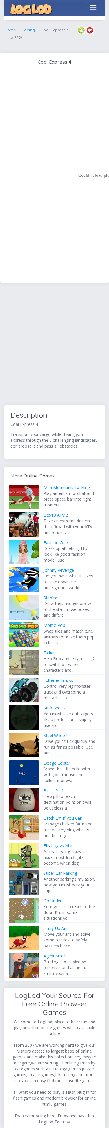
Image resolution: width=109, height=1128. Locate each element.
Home (10, 29)
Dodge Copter (57, 763)
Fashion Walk (56, 542)
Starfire (50, 597)
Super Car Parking (60, 873)
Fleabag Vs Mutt (59, 845)
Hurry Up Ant (56, 928)
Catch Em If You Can (63, 818)
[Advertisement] (54, 344)
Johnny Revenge (59, 570)
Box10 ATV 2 (56, 515)
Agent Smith (55, 956)
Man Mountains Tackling (67, 487)
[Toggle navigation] (93, 7)
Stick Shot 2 (55, 708)
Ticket (49, 653)
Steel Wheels (56, 735)
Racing (28, 29)
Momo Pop (54, 625)
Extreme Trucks (58, 680)
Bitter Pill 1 (54, 790)
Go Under (53, 901)
